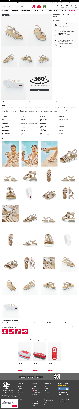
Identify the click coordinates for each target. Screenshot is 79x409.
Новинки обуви (35, 388)
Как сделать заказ (22, 392)
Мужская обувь (35, 394)
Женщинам (4, 10)
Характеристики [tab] (14, 101)
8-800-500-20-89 (54, 2)
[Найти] (22, 7)
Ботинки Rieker (35, 403)
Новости (46, 404)
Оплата (67, 2)
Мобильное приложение (49, 394)
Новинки (63, 10)
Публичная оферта (48, 397)
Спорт (36, 10)
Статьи (45, 390)
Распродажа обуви (36, 392)
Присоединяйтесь (62, 388)
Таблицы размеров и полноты (24, 394)
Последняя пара (26, 10)
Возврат (70, 2)
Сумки (43, 10)
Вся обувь (34, 386)
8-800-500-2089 (7, 392)
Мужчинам (15, 10)
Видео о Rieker (47, 402)
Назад (76, 13)
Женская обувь (35, 396)
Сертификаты (21, 397)
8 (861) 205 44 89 (11, 399)
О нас (60, 2)
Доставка (63, 2)
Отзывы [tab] (52, 101)
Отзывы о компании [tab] (61, 101)
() (68, 23)
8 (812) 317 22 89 (14, 396)
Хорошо (14, 406)
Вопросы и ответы (22, 399)
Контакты (75, 2)
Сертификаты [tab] (44, 101)
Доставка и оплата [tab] (34, 101)
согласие (10, 402)
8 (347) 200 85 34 (8, 398)
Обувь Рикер (34, 398)
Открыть (39, 90)
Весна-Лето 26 (53, 10)
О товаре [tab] (5, 101)
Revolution (35, 390)
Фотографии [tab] (23, 101)
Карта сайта (46, 392)
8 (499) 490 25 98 (9, 395)
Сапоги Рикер (35, 401)
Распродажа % (73, 10)
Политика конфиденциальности (48, 400)
